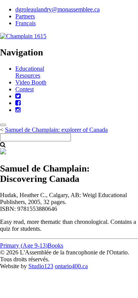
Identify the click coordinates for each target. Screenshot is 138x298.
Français (25, 23)
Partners (25, 16)
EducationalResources (29, 72)
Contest (24, 89)
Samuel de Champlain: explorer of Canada (56, 129)
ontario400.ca (71, 266)
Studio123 (40, 266)
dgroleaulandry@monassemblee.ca (57, 9)
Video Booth (30, 82)
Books (55, 245)
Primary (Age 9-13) (24, 245)
